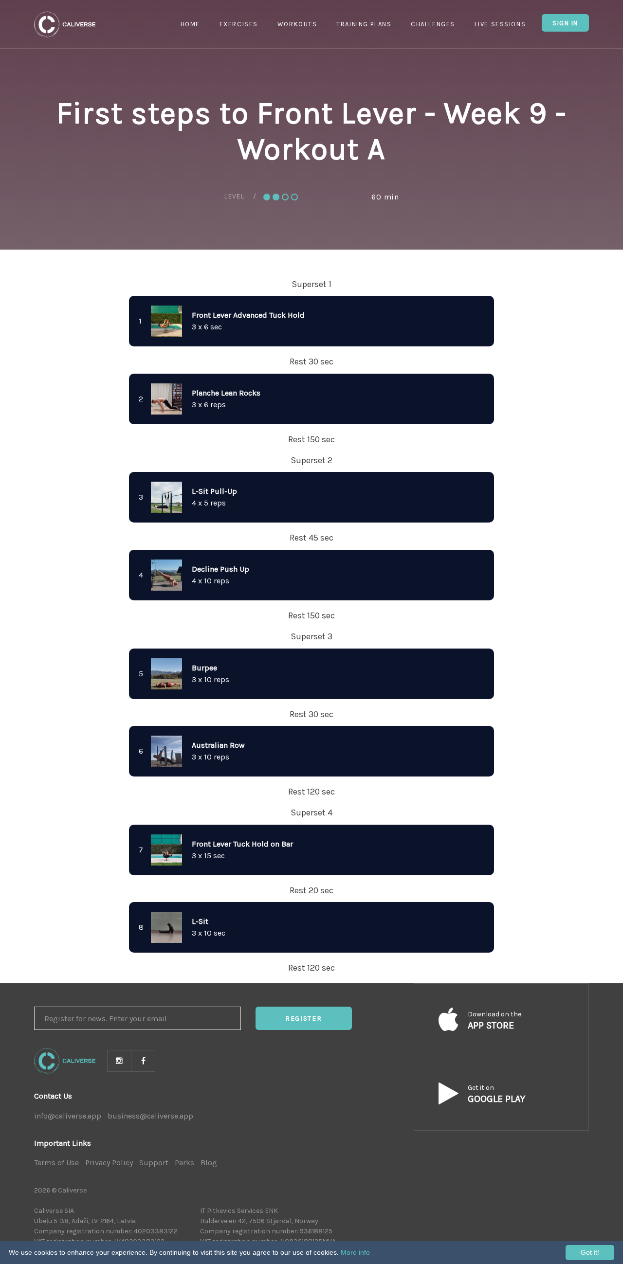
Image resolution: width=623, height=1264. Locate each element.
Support (153, 1162)
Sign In (565, 23)
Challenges (433, 24)
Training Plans (363, 24)
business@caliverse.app (150, 1115)
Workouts (297, 24)
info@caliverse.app (67, 1115)
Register (303, 1018)
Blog (209, 1162)
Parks (184, 1162)
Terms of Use (56, 1162)
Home (190, 24)
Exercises (239, 24)
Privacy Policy (109, 1162)
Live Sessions (500, 24)
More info (355, 1252)
